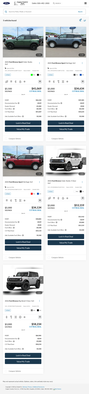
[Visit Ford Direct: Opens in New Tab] (57, 389)
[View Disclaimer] (25, 81)
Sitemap (25, 387)
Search (80, 12)
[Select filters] (80, 20)
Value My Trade (23, 129)
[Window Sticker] (39, 81)
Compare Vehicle (15, 139)
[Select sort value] (84, 20)
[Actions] (39, 63)
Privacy (30, 387)
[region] (23, 108)
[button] (41, 42)
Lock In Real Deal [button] (23, 123)
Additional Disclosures (38, 387)
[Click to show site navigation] (85, 3)
